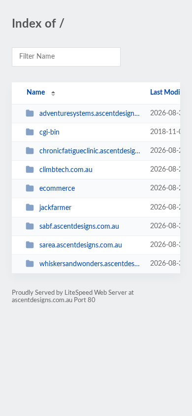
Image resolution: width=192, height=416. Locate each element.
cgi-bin (49, 132)
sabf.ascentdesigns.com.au (79, 226)
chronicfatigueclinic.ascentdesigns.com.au (90, 151)
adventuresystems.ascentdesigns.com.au (90, 113)
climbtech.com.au (66, 170)
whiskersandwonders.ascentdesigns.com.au (90, 264)
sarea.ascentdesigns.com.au (80, 245)
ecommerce (57, 188)
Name (36, 92)
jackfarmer (55, 208)
